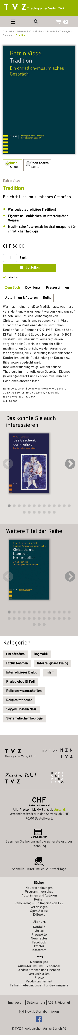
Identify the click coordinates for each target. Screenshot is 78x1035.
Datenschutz (36, 1003)
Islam (50, 673)
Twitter (39, 946)
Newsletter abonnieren (41, 1012)
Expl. (23, 258)
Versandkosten (39, 974)
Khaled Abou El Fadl (20, 682)
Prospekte (39, 935)
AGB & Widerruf (59, 1003)
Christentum (15, 654)
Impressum (16, 1003)
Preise (39, 978)
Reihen (39, 900)
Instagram (39, 950)
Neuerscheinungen (39, 888)
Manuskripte (39, 962)
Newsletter (39, 939)
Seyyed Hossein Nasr (21, 709)
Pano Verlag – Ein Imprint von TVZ (39, 904)
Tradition (21, 35)
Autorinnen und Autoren (39, 896)
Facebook (39, 943)
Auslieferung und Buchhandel (39, 966)
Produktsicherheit (39, 982)
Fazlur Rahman (17, 663)
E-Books (39, 915)
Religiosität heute (19, 700)
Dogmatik (41, 654)
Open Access (39, 911)
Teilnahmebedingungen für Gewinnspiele (39, 986)
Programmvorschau (39, 892)
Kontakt (39, 927)
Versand (59, 810)
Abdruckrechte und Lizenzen (39, 970)
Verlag (39, 931)
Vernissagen (39, 907)
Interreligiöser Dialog (52, 663)
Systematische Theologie (24, 719)
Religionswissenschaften (24, 691)
